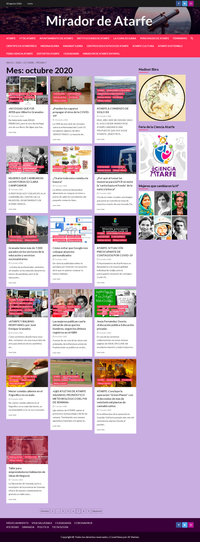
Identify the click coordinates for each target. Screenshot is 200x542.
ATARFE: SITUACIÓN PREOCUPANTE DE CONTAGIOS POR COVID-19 (115, 251)
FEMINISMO (180, 38)
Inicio (30, 3)
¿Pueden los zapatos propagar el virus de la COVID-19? (71, 112)
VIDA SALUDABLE (17, 383)
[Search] (192, 38)
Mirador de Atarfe (99, 20)
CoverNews (116, 536)
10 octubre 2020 (17, 116)
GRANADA (28, 526)
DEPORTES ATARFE (48, 53)
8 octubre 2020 (105, 259)
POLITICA (58, 310)
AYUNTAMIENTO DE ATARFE (56, 38)
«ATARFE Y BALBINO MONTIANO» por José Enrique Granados (22, 325)
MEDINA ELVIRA (50, 45)
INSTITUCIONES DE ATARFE (93, 38)
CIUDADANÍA (71, 53)
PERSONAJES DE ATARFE (154, 38)
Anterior (45, 511)
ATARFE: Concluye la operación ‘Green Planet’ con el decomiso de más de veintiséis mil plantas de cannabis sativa (115, 399)
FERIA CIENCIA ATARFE (19, 53)
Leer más (12, 132)
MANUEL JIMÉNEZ (61, 380)
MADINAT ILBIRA (73, 45)
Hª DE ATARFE (27, 38)
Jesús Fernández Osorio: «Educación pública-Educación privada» (115, 325)
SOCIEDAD (29, 97)
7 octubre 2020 (61, 406)
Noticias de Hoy (16, 97)
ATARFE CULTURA (143, 45)
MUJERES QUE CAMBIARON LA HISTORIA (26, 167)
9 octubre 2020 (105, 116)
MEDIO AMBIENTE (17, 522)
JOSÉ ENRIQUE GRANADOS (21, 307)
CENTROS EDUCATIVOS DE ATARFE (108, 45)
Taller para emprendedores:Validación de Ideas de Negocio (27, 472)
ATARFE (10, 38)
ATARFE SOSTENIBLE (170, 45)
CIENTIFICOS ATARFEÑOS (21, 45)
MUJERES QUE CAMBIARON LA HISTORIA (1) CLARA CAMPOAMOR (26, 182)
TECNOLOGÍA (59, 240)
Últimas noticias (16, 101)
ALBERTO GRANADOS (19, 94)
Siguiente (97, 511)
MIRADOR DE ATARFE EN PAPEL (101, 53)
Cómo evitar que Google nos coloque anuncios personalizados (70, 251)
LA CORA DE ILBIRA (124, 38)
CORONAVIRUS (74, 94)
